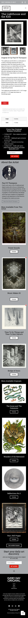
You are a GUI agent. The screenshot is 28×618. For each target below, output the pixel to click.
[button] (25, 8)
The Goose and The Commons (14, 407)
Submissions (14, 588)
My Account (22, 2)
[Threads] (15, 606)
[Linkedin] (18, 606)
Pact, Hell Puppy (14, 535)
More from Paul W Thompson (10, 201)
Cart (25, 2)
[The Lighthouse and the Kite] (14, 33)
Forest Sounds (14, 248)
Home (14, 583)
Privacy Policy (18, 612)
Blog (14, 585)
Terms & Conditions (11, 612)
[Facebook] (9, 606)
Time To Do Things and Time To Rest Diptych (14, 333)
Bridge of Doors (14, 371)
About (14, 586)
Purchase (14, 251)
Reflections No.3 (14, 493)
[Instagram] (12, 606)
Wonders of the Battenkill (14, 457)
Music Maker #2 (14, 293)
